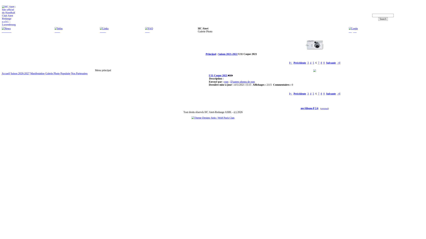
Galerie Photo (52, 73)
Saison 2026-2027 (20, 73)
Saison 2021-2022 (228, 54)
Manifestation (37, 73)
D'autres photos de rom (242, 81)
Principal (211, 54)
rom (226, 81)
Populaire (65, 73)
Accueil (6, 73)
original (324, 108)
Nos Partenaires (79, 73)
